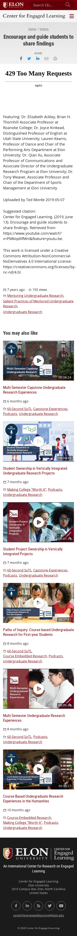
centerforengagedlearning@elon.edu (38, 915)
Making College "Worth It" (26, 489)
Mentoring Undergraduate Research (35, 295)
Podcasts (10, 413)
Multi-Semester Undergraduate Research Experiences (34, 718)
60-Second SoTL (19, 409)
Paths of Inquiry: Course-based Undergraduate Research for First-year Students (38, 632)
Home (32, 29)
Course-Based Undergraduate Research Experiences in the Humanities (33, 798)
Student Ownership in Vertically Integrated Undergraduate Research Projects (35, 470)
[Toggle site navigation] (71, 16)
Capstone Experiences (50, 409)
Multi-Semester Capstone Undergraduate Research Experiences (34, 389)
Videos (44, 29)
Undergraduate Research (22, 312)
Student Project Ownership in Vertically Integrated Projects (33, 551)
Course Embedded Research (25, 656)
